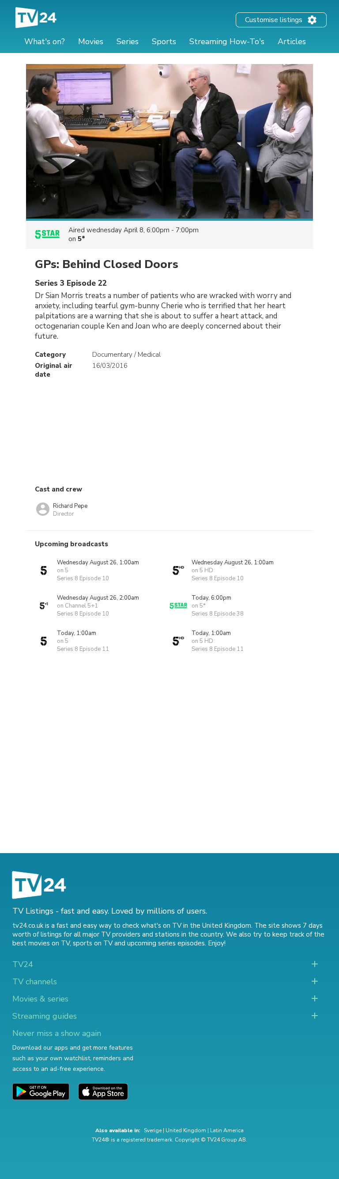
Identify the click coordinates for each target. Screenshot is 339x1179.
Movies (90, 41)
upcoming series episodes (166, 943)
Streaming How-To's (226, 41)
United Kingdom (186, 1130)
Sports (164, 41)
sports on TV (93, 943)
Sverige (153, 1130)
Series (128, 41)
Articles (292, 41)
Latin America (227, 1130)
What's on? (44, 41)
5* (81, 238)
